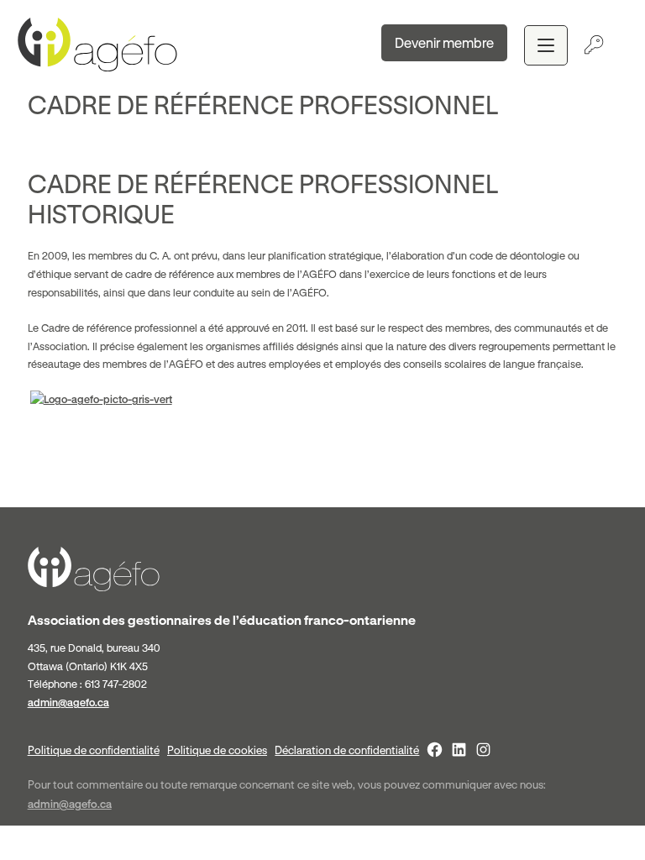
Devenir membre (444, 42)
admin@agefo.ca (68, 702)
